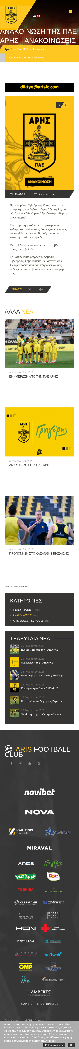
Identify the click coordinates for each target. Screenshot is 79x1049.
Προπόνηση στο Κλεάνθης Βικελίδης (39, 553)
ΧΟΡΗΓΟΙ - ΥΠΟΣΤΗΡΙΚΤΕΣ (39, 1003)
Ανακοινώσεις (40, 49)
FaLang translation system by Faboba (16, 586)
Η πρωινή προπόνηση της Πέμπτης (41, 701)
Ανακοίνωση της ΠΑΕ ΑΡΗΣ (30, 465)
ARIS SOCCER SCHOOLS (31, 620)
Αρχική (8, 49)
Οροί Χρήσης (12, 1020)
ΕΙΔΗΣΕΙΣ (22, 49)
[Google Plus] (41, 289)
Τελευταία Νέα (26, 609)
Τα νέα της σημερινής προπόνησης (41, 714)
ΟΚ (71, 1045)
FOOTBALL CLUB (37, 751)
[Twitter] (29, 289)
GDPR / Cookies (34, 1020)
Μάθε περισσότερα (54, 1045)
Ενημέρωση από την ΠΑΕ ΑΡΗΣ (33, 376)
